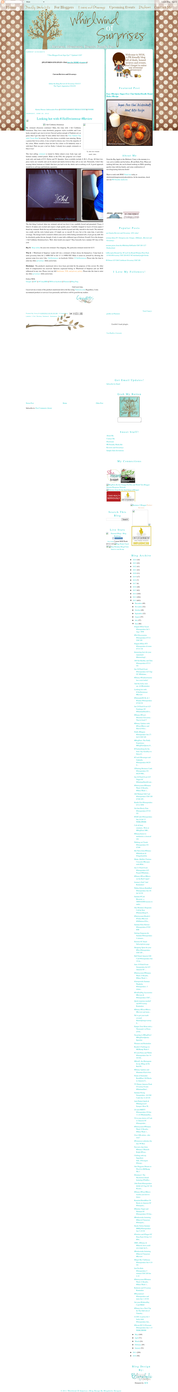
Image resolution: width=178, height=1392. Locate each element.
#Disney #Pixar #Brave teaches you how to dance (142, 1194)
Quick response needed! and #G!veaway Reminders (142, 1003)
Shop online (36, 247)
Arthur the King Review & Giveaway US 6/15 (65, 83)
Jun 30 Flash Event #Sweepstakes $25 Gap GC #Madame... (143, 671)
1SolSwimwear (53, 258)
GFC (35, 281)
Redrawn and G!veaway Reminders (142, 1289)
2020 (135, 573)
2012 (135, 600)
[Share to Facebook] (81, 313)
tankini (60, 316)
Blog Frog (74, 281)
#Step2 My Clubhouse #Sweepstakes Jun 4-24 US (143, 1262)
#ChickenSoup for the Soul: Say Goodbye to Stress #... (143, 751)
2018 (135, 580)
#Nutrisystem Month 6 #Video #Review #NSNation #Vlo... (142, 918)
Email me (127, 174)
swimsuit (42, 154)
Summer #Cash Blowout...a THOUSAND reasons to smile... (143, 900)
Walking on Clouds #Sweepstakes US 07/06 (141, 844)
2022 (135, 566)
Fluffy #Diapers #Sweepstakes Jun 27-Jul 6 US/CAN (143, 734)
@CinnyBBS (43, 281)
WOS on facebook (55, 281)
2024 (135, 559)
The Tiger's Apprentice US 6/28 (65, 86)
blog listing (111, 541)
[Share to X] (79, 313)
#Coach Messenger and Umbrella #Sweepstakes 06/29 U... (142, 761)
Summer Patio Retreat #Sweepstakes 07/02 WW (142, 927)
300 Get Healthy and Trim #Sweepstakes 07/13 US (143, 663)
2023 (135, 563)
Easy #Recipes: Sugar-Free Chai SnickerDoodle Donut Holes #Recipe (129, 95)
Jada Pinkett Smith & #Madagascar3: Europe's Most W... (141, 1103)
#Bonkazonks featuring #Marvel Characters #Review (142, 1254)
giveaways (40, 260)
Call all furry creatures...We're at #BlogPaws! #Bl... (141, 827)
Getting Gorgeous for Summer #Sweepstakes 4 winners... (143, 935)
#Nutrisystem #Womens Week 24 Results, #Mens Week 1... (142, 788)
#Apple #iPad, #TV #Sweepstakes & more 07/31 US (143, 646)
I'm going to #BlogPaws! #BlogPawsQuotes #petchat (143, 1037)
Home (65, 403)
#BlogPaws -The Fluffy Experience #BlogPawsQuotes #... (143, 743)
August (137, 617)
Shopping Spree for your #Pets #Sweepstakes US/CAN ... (142, 950)
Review (39, 316)
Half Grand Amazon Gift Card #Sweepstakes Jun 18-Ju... (143, 958)
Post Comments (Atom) (44, 408)
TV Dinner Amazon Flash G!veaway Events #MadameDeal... (143, 1086)
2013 (135, 597)
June (137, 623)
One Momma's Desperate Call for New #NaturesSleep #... (143, 910)
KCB (146, 1383)
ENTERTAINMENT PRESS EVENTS (73, 109)
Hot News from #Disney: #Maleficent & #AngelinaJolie (142, 853)
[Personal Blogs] (117, 538)
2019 (135, 576)
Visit (114, 333)
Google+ (29, 281)
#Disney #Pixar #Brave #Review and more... (142, 1010)
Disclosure (110, 441)
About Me (110, 435)
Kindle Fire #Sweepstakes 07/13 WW (143, 803)
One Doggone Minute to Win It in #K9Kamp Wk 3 (142, 1169)
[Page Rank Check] (121, 544)
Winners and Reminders (142, 1043)
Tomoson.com (80, 289)
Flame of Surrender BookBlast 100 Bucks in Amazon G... (143, 1078)
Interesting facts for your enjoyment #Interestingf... (142, 654)
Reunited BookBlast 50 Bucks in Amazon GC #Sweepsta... (142, 1203)
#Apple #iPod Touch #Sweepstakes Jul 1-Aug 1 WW (142, 629)
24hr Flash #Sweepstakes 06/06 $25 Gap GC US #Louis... (143, 1186)
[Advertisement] (129, 354)
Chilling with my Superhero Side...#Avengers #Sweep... (141, 1159)
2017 (135, 583)
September (139, 613)
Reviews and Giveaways (115, 447)
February (138, 1344)
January (138, 1348)
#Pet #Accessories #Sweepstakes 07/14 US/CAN (142, 637)
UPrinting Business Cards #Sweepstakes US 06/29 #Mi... (143, 771)
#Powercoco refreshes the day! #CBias (143, 1142)
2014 (135, 593)
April (137, 1338)
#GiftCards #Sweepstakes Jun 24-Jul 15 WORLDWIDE (143, 819)
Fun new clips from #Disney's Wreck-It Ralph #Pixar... (141, 1149)
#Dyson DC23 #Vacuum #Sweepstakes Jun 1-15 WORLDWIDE (143, 1327)
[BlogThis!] (76, 313)
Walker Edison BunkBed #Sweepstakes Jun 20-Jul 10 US (143, 890)
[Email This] (74, 313)
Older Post (99, 403)
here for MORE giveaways (77, 62)
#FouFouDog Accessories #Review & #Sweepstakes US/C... (143, 995)
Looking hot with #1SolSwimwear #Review (141, 692)
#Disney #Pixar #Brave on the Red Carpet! (142, 877)
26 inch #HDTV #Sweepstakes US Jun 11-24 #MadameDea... (143, 1112)
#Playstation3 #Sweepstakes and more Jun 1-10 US (141, 1296)
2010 (135, 1356)
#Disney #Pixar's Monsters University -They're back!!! (142, 717)
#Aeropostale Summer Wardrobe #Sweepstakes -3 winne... (142, 985)
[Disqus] (64, 367)
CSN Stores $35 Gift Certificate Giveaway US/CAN (122, 260)
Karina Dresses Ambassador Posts (47, 109)
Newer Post (30, 403)
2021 (135, 570)
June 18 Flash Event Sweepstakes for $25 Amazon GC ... (142, 967)
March (137, 1341)
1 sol (34, 316)
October (138, 610)
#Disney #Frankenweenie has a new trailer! (143, 678)
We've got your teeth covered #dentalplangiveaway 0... (142, 1019)
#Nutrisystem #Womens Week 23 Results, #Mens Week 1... (142, 975)
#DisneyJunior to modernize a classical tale (142, 836)
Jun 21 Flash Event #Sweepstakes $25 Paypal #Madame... (142, 870)
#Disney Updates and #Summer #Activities (142, 1070)
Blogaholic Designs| (112, 1391)
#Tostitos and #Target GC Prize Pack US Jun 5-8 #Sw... (143, 1237)
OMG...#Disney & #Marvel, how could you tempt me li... (142, 1245)
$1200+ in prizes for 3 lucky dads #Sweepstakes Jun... (142, 1319)
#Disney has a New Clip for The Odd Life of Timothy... (142, 1310)
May (137, 1334)
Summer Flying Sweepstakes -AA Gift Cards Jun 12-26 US (142, 1095)
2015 (135, 590)
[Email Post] (70, 313)
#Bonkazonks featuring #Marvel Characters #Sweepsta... (142, 1220)
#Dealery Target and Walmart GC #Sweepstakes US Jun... (143, 1211)
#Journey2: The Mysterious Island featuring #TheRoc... (142, 1177)
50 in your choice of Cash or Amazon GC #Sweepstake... (143, 1120)
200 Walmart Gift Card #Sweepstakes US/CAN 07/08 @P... (143, 796)
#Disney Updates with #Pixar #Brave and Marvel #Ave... (142, 726)
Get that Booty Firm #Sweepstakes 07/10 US (142, 810)
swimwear (53, 316)
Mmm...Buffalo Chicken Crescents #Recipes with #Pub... (142, 861)
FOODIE (91, 109)
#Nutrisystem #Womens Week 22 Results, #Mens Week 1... (142, 1129)
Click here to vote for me (120, 548)
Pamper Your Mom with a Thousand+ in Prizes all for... (143, 1029)
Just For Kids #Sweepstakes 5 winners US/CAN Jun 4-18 (142, 1272)
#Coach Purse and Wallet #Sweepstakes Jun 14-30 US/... (143, 1055)
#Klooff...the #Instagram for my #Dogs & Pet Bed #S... (142, 1063)
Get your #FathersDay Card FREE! (141, 1303)
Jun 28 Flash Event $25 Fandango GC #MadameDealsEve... (142, 709)
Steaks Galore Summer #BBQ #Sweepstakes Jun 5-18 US (142, 1228)
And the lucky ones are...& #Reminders (142, 684)
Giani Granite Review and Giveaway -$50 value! (122, 233)
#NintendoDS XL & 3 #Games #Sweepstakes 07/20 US (143, 700)
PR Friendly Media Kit (114, 444)
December (138, 603)
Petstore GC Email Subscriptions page (142, 942)
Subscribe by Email (113, 384)
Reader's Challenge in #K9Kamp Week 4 (142, 1048)
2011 (135, 1352)
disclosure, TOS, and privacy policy (69, 271)
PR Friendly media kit (119, 179)
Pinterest (66, 281)
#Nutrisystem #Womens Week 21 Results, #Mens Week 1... (142, 1282)
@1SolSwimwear (80, 258)
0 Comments (63, 313)
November (139, 606)
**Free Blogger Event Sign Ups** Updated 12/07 (64, 55)
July (136, 620)
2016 (135, 587)
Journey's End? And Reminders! (141, 883)
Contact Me (110, 438)
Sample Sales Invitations (115, 450)
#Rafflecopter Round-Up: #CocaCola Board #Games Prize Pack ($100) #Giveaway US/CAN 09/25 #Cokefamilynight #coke (127, 254)
